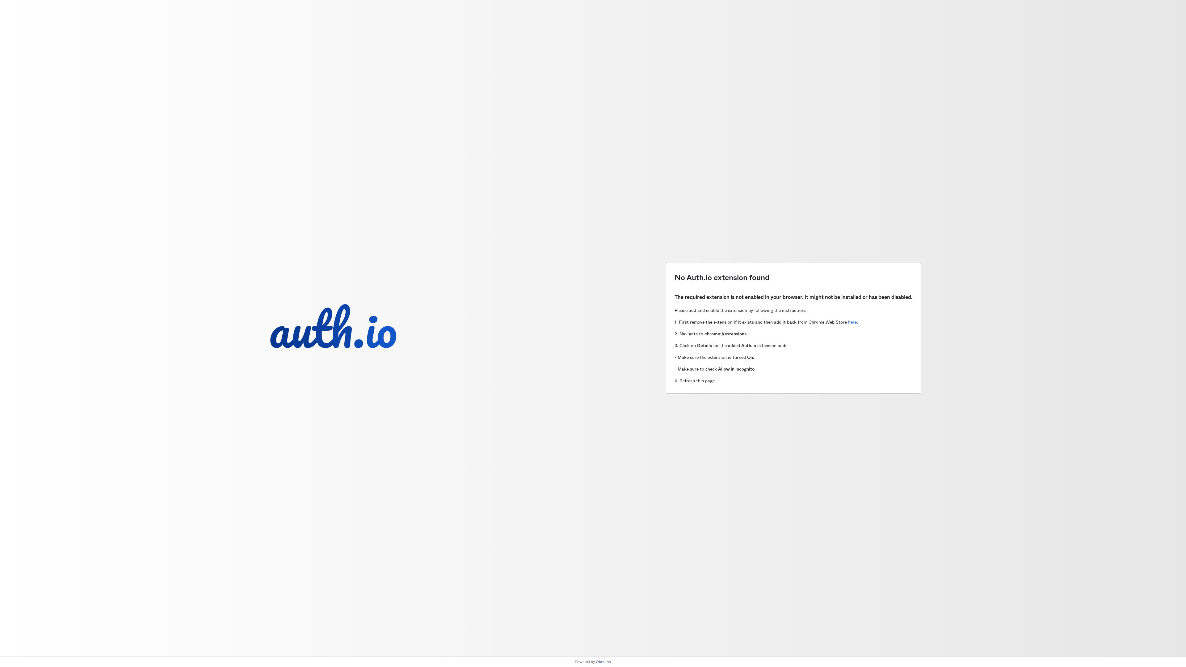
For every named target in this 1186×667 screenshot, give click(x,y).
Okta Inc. (604, 662)
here (852, 322)
